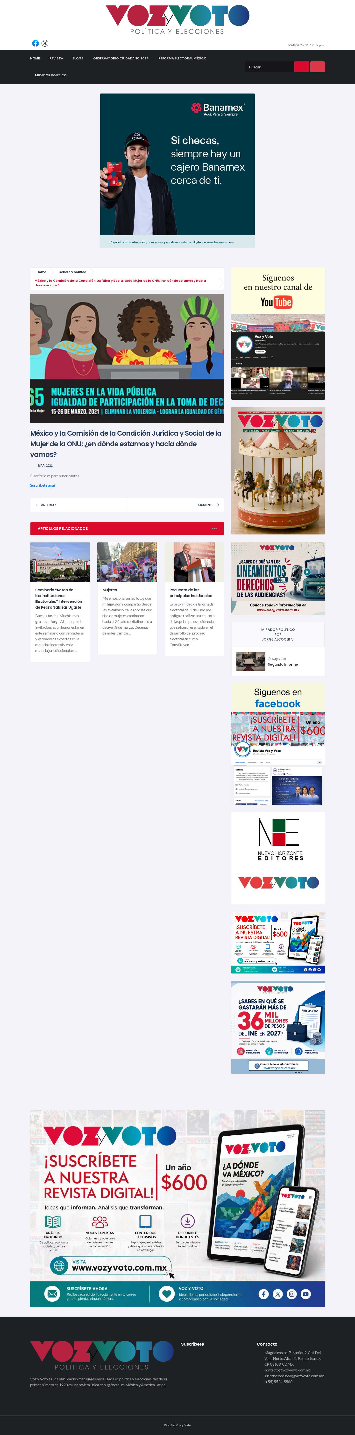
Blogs (78, 58)
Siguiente (205, 505)
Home (37, 58)
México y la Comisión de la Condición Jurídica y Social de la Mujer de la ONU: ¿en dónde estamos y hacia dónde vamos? (125, 444)
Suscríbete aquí (42, 485)
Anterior (48, 505)
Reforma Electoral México (182, 58)
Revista (56, 58)
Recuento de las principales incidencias (191, 593)
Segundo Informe (283, 664)
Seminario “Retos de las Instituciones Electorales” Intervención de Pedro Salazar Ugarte (58, 598)
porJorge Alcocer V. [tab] (278, 634)
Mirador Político (51, 75)
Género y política (72, 272)
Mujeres (109, 590)
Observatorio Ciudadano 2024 (121, 58)
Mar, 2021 (45, 465)
